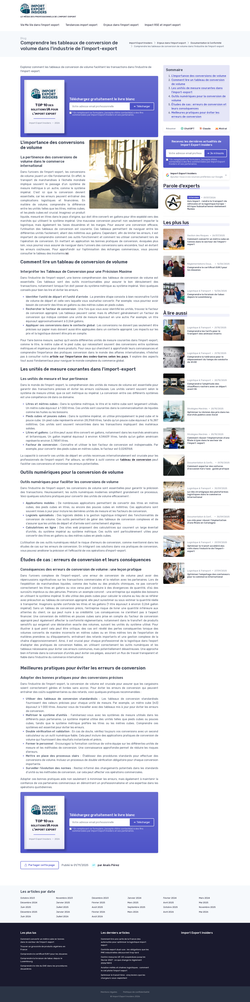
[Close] (186, 476)
